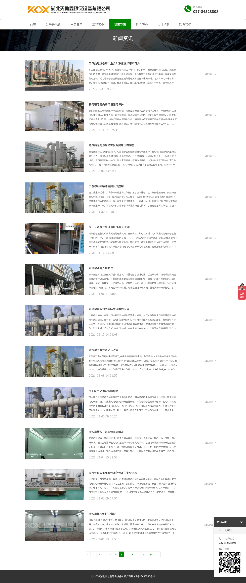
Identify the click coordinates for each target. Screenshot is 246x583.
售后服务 (142, 24)
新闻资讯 (120, 24)
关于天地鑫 (53, 24)
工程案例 (98, 24)
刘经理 (228, 530)
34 (151, 554)
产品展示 (76, 24)
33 (144, 554)
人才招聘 (163, 24)
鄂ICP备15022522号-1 (143, 576)
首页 (33, 24)
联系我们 (185, 24)
